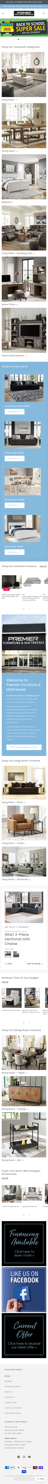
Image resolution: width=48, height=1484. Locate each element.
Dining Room (8, 151)
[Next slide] (33, 39)
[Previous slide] (14, 39)
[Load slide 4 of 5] (26, 39)
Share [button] (9, 963)
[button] (2, 13)
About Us (8, 1392)
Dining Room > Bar (11, 1160)
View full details (34, 963)
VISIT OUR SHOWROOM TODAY (24, 747)
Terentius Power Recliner (11, 1010)
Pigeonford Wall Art (29, 1206)
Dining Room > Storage (14, 1109)
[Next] (29, 608)
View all (43, 566)
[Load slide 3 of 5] (24, 39)
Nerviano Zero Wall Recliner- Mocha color (30, 1011)
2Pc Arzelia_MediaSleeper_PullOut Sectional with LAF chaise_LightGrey (32, 597)
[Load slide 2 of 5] (21, 39)
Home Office (8, 304)
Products (8, 1381)
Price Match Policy (13, 1413)
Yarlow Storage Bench (10, 1206)
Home (7, 1376)
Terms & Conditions (13, 1408)
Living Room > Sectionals (15, 879)
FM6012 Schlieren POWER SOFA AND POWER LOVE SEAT (11, 596)
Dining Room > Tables (13, 1073)
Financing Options (13, 1386)
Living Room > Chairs (13, 843)
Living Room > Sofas (12, 802)
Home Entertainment (13, 355)
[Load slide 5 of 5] (29, 39)
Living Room (8, 100)
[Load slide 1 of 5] (18, 39)
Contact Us (10, 1397)
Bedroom (6, 202)
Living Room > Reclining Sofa (17, 253)
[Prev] (18, 608)
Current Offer (11, 1402)
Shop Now (13, 411)
